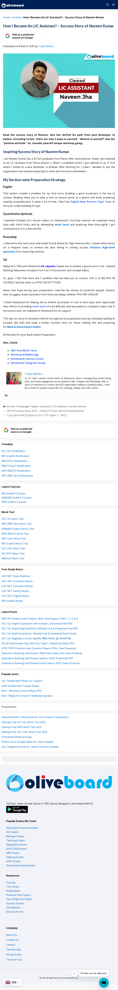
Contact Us (12, 939)
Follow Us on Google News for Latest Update (27, 741)
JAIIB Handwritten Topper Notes (20, 686)
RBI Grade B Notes (12, 601)
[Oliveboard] (13, 4)
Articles (16, 17)
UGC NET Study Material (16, 576)
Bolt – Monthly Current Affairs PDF (22, 691)
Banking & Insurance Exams (22, 828)
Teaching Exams (15, 840)
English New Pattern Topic (87, 201)
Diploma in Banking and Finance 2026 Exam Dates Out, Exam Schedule (42, 653)
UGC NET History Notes (15, 591)
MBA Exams (13, 853)
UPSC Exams (13, 861)
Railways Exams (15, 836)
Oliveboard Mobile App (24, 354)
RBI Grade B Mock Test (15, 543)
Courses (11, 882)
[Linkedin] (6, 395)
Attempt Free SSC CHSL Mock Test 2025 (24, 732)
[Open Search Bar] (107, 4)
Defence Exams (15, 857)
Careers (10, 944)
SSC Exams (12, 832)
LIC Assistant (59, 406)
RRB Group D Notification (16, 466)
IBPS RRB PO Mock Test (15, 533)
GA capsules (48, 266)
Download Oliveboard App (17, 737)
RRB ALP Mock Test (13, 558)
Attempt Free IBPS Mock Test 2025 (21, 727)
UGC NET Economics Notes (17, 581)
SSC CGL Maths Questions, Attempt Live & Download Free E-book (39, 633)
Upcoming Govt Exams (19, 899)
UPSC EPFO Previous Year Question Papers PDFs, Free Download (39, 648)
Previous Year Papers (18, 895)
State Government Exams (20, 865)
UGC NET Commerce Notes (17, 586)
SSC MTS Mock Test (13, 553)
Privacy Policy (14, 954)
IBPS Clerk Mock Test (14, 538)
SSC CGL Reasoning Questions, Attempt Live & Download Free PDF (40, 628)
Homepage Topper (27, 406)
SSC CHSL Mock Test (13, 548)
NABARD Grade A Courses (16, 497)
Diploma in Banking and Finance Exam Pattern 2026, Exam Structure (41, 663)
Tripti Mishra (45, 46)
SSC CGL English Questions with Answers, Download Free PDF (37, 623)
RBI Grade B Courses (14, 493)
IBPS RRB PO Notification (16, 470)
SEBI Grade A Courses (14, 502)
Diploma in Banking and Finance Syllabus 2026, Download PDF (37, 658)
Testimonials (13, 949)
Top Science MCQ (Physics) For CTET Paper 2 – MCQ (37, 415)
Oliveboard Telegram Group (27, 363)
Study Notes (13, 890)
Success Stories (77, 406)
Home (6, 17)
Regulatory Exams (16, 844)
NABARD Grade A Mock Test (18, 528)
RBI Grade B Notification (16, 456)
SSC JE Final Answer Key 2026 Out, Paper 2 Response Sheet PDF (38, 643)
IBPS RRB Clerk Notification (17, 475)
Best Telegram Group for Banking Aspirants (27, 695)
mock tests (62, 224)
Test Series (12, 886)
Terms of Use (14, 959)
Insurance (45, 406)
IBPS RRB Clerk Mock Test (17, 523)
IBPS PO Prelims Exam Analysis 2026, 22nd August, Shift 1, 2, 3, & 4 (40, 618)
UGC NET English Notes (15, 596)
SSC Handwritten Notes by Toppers (22, 681)
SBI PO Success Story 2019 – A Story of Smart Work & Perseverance (45, 411)
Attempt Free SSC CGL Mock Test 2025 (24, 722)
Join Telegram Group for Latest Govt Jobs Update (30, 746)
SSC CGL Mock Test (13, 518)
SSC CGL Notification (13, 451)
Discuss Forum (14, 911)
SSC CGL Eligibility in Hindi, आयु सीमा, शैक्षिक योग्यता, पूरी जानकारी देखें (36, 638)
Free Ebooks (13, 907)
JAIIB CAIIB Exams (16, 848)
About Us (11, 935)
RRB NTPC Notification (15, 461)
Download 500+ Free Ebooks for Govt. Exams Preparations (35, 717)
